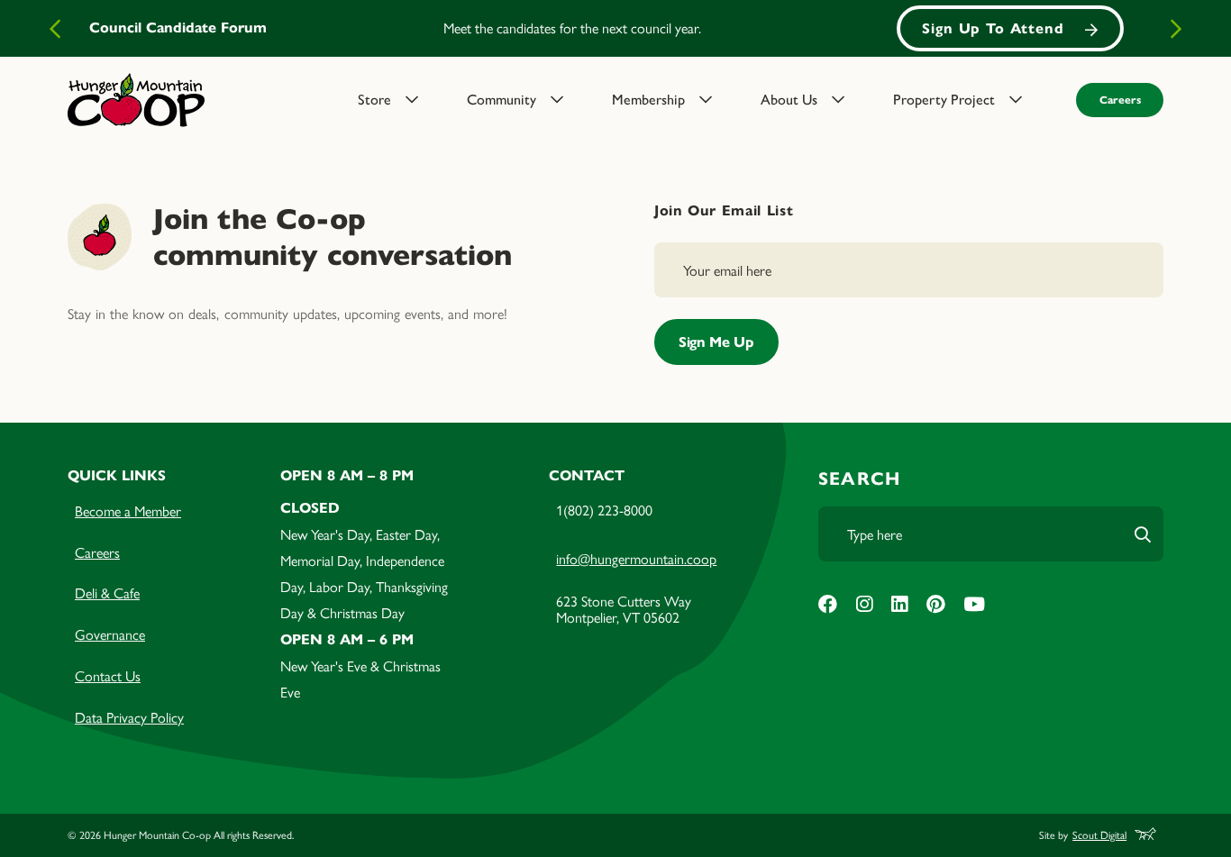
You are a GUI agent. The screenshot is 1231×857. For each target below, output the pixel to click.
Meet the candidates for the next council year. (572, 27)
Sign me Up (716, 342)
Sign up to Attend (993, 28)
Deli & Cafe (107, 592)
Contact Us (108, 675)
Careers (1120, 99)
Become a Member (128, 510)
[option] (615, 28)
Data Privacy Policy (129, 717)
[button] (401, 100)
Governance (110, 634)
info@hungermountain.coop (636, 558)
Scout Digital (1099, 835)
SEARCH (859, 479)
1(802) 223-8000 (604, 509)
